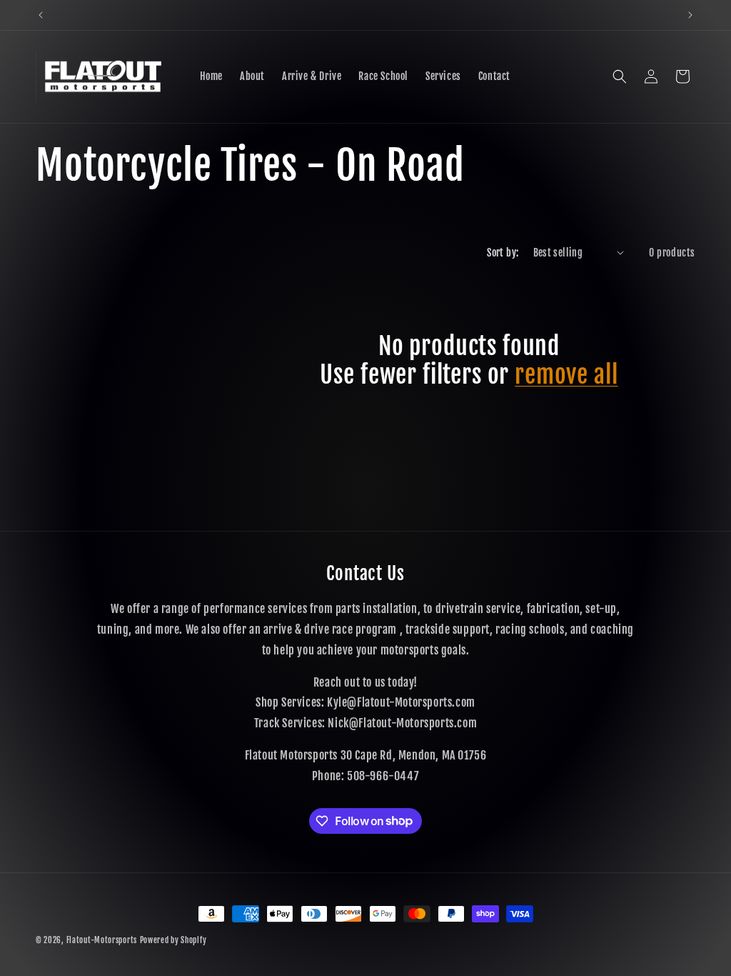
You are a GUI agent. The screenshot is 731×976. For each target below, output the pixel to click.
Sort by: (502, 253)
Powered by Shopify (173, 940)
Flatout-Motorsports (101, 940)
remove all (566, 374)
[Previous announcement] (40, 15)
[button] (619, 76)
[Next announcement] (690, 15)
